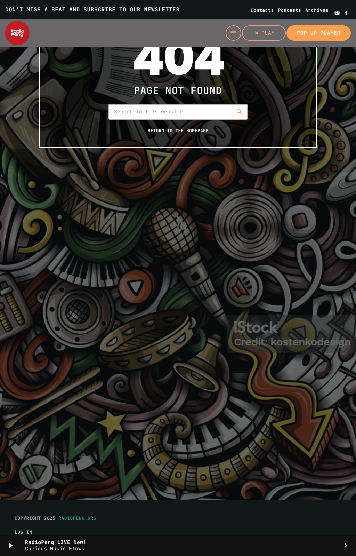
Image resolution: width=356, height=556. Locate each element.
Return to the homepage (178, 131)
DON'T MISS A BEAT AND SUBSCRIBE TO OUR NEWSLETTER (92, 9)
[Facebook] (346, 13)
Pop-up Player (318, 33)
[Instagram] (337, 13)
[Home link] (17, 33)
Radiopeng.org (77, 518)
